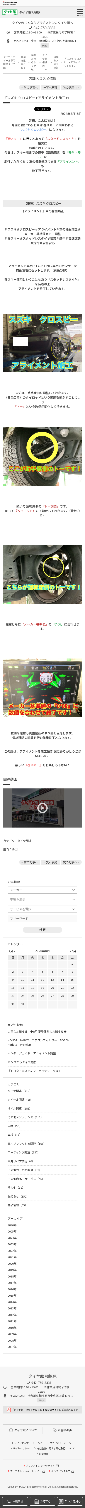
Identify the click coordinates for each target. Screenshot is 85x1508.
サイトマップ (21, 1443)
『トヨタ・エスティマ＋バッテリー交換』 (34, 1071)
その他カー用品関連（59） (25, 1170)
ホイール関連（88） (20, 1099)
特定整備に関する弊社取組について (56, 1448)
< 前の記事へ (29, 87)
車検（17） (15, 1135)
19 (42, 987)
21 (62, 987)
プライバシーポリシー (62, 1443)
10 (22, 979)
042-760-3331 (45, 27)
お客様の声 (65, 1430)
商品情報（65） (18, 1205)
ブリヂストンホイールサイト (25, 1471)
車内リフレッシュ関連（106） (27, 1143)
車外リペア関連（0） (21, 1161)
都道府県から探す (23, 62)
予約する (45, 1501)
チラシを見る (73, 1501)
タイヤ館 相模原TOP (44, 62)
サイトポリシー (21, 1448)
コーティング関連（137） (24, 1152)
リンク (39, 1443)
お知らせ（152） (18, 1196)
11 (32, 979)
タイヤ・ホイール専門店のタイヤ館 (9, 62)
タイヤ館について (25, 1430)
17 (22, 987)
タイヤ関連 (24, 841)
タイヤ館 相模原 (29, 12)
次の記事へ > (71, 87)
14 (62, 979)
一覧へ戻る (50, 87)
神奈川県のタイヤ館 (33, 62)
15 (72, 979)
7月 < (12, 951)
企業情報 (44, 1453)
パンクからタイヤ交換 (22, 1062)
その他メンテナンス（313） (25, 1117)
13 (52, 979)
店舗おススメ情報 (56, 62)
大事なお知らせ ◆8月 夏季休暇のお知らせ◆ (37, 1031)
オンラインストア (60, 1471)
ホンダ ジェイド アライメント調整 (32, 1053)
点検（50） (15, 1126)
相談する (17, 1501)
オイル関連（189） (20, 1108)
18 (32, 987)
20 (52, 987)
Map (44, 45)
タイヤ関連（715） (20, 1091)
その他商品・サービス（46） (26, 1179)
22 (72, 987)
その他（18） (16, 1187)
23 (12, 996)
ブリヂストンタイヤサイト (40, 1465)
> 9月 (73, 951)
